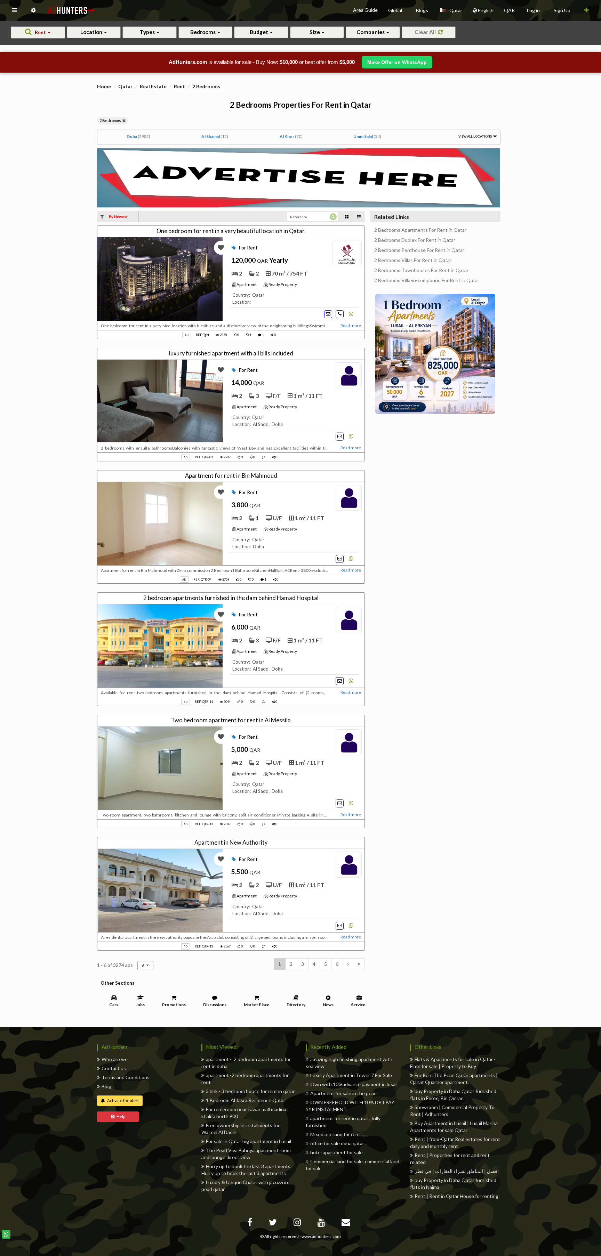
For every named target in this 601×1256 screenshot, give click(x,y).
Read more (350, 325)
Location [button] (91, 32)
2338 (223, 335)
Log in (533, 10)
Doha (138, 136)
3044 (227, 702)
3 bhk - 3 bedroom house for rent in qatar (250, 1091)
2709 (225, 579)
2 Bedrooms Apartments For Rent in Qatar (420, 230)
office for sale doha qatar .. (338, 1143)
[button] (14, 10)
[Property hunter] (298, 177)
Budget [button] (259, 32)
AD (187, 335)
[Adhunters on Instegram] (298, 1223)
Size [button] (315, 32)
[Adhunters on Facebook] (250, 1223)
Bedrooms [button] (203, 32)
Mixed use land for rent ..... (338, 1134)
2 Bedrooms (206, 86)
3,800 (245, 505)
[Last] (359, 964)
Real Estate (153, 86)
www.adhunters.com (321, 1236)
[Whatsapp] (6, 1234)
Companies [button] (371, 32)
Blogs (108, 1086)
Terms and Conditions (126, 1077)
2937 (227, 457)
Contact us (114, 1068)
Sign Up (562, 10)
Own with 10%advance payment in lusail (354, 1084)
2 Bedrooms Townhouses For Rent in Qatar (421, 270)
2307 (227, 824)
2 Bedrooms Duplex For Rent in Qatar (414, 240)
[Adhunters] (347, 1223)
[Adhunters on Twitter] (274, 1223)
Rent (179, 86)
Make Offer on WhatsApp (397, 62)
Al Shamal (214, 136)
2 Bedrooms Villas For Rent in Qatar (412, 260)
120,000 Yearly (259, 260)
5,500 (245, 872)
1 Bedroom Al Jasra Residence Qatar (245, 1100)
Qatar (125, 86)
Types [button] (148, 32)
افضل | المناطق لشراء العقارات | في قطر (457, 1171)
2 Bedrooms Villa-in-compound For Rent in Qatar (426, 280)
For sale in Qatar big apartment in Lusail (248, 1141)
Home (104, 86)
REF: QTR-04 (202, 579)
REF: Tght (203, 335)
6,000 (245, 627)
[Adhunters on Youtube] (322, 1223)
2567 (227, 946)
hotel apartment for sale (336, 1152)
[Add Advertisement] (586, 10)
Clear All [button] (426, 32)
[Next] (348, 964)
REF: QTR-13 (204, 824)
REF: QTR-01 (204, 457)
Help (119, 1116)
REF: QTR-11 (204, 702)
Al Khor (291, 136)
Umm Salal (367, 136)
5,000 (245, 749)
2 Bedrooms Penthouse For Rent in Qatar (419, 250)
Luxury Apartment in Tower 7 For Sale (351, 1075)
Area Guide (365, 10)
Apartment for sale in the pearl (343, 1093)
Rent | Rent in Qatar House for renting (456, 1196)
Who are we (115, 1059)
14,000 (247, 382)
